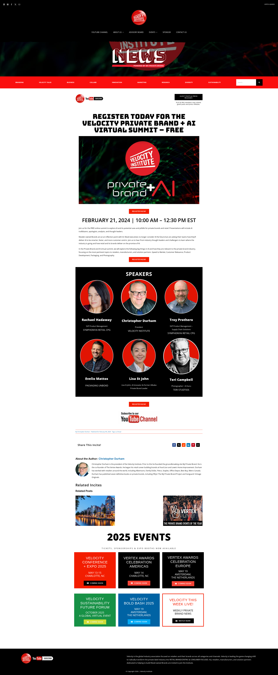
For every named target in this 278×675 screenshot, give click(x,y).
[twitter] (15, 4)
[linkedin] (4, 4)
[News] (139, 49)
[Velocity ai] (139, 137)
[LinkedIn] (188, 445)
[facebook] (11, 4)
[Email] (198, 445)
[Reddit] (183, 445)
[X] (178, 445)
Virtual (119, 432)
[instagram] (7, 4)
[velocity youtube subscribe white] (37, 654)
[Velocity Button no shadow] (139, 11)
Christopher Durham (83, 432)
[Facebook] (174, 445)
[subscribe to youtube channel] (139, 411)
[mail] (19, 4)
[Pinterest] (193, 445)
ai (116, 432)
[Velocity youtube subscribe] (89, 95)
